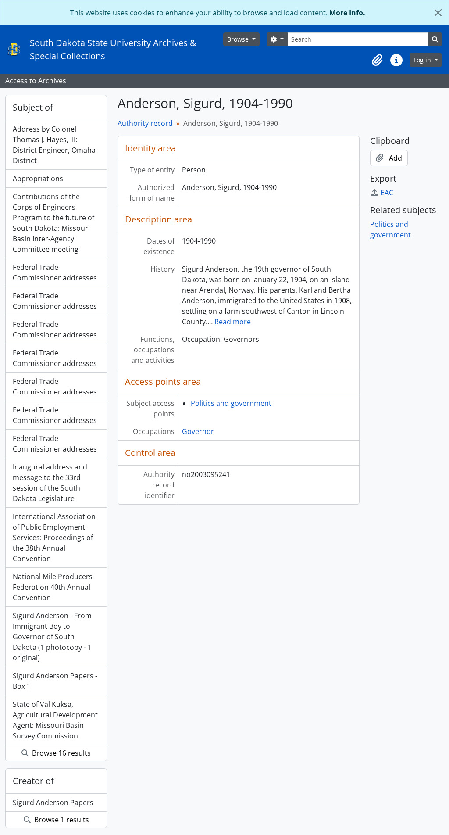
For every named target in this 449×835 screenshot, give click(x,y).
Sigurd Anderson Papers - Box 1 (55, 681)
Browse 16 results (60, 753)
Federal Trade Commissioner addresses (55, 272)
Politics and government (231, 403)
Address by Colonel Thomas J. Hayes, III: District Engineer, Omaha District (54, 144)
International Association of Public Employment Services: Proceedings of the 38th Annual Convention (54, 537)
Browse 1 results (60, 819)
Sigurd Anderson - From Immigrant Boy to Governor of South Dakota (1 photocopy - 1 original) (52, 637)
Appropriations (38, 178)
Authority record (145, 123)
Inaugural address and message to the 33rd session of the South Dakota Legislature (50, 482)
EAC (387, 192)
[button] (377, 60)
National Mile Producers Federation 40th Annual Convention (53, 587)
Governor (198, 431)
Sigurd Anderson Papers (53, 802)
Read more (232, 321)
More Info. (347, 13)
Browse (238, 39)
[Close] (438, 12)
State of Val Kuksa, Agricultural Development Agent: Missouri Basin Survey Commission (55, 720)
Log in (423, 60)
